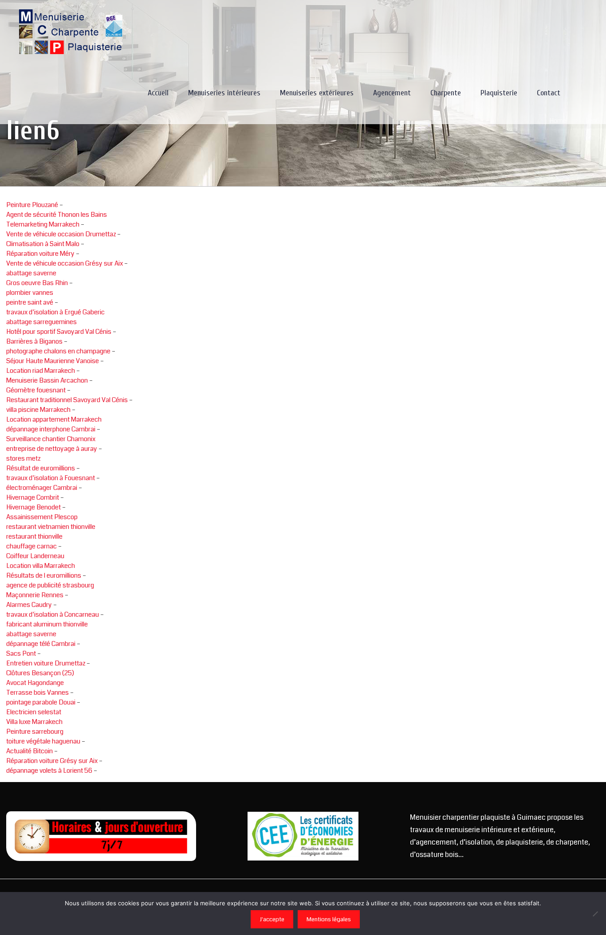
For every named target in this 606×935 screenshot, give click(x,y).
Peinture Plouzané (32, 205)
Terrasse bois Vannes (37, 692)
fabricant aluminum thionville (47, 624)
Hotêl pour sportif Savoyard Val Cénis (58, 331)
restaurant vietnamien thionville (50, 527)
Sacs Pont (21, 653)
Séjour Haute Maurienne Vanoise (52, 361)
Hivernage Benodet (33, 507)
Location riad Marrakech (40, 371)
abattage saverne (31, 273)
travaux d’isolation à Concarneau (52, 614)
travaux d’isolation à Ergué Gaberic (55, 312)
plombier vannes (29, 292)
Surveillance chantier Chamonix (50, 439)
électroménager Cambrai (41, 488)
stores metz (23, 458)
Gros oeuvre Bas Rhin (37, 283)
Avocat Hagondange (35, 683)
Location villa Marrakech (40, 566)
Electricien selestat (33, 712)
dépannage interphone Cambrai (50, 429)
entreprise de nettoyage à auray (51, 449)
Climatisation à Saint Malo (42, 244)
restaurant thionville (34, 536)
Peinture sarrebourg (34, 731)
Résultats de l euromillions (43, 575)
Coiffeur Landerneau (35, 556)
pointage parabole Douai (40, 702)
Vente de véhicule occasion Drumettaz (61, 234)
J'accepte (272, 919)
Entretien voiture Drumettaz (45, 663)
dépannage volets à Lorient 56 (49, 770)
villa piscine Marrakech (38, 410)
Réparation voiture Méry (40, 253)
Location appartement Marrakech (54, 419)
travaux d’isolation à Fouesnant (50, 478)
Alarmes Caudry (29, 605)
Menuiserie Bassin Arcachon (47, 380)
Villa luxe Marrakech (34, 722)
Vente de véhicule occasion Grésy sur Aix (64, 263)
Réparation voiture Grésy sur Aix (52, 761)
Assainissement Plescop (42, 517)
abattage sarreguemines (41, 322)
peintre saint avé (29, 302)
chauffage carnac (31, 546)
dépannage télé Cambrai (40, 644)
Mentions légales (329, 919)
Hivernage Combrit (32, 497)
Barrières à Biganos (34, 341)
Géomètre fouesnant (36, 390)
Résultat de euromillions (40, 468)
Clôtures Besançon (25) (40, 673)
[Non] (594, 913)
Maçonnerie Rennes (34, 595)
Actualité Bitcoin (30, 751)
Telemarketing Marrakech (42, 224)
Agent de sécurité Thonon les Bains (56, 214)
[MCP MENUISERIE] (71, 31)
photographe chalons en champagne (58, 351)
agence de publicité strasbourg (50, 585)
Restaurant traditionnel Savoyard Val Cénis (67, 400)
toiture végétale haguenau (43, 741)
